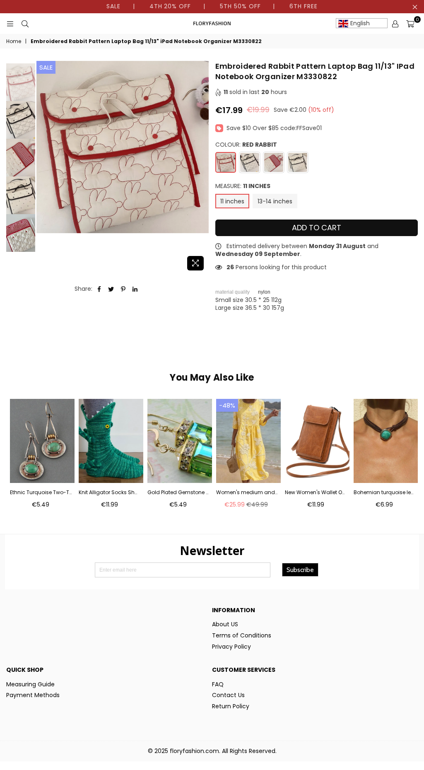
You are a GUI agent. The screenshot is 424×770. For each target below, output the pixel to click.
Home (13, 41)
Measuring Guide (30, 684)
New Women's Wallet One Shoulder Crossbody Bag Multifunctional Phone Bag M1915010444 (316, 492)
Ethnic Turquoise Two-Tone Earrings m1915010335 (41, 492)
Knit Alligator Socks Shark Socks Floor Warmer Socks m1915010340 (109, 492)
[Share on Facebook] (99, 289)
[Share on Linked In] (135, 289)
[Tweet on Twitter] (111, 289)
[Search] (24, 23)
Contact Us (228, 695)
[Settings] (395, 23)
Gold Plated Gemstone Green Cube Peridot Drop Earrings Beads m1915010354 (178, 492)
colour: (246, 145)
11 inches (232, 201)
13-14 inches (275, 201)
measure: (242, 186)
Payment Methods (33, 695)
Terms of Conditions (241, 635)
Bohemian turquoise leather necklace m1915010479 (384, 492)
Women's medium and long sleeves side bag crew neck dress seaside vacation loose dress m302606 (247, 492)
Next (202, 168)
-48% (227, 405)
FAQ (218, 684)
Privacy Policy (231, 646)
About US (225, 624)
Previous (43, 168)
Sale (46, 67)
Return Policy (230, 706)
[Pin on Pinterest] (123, 289)
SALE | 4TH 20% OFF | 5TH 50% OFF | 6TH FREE (212, 6)
